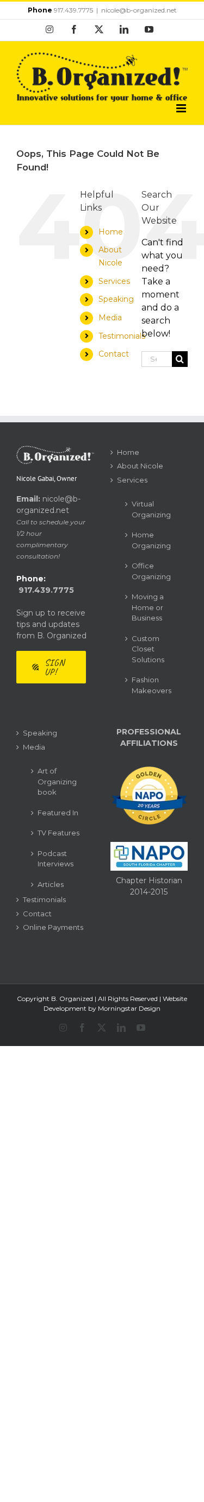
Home (110, 232)
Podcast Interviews (55, 859)
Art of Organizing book (57, 781)
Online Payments (53, 927)
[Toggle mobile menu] (182, 108)
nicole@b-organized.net (139, 10)
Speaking (116, 299)
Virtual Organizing (151, 509)
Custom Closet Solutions (148, 649)
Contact (113, 354)
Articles (51, 884)
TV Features (58, 832)
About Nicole (140, 465)
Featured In (58, 812)
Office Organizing (151, 571)
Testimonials (121, 336)
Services (114, 281)
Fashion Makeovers (151, 685)
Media (110, 317)
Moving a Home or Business (148, 607)
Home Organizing (151, 540)
